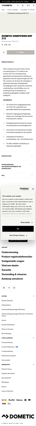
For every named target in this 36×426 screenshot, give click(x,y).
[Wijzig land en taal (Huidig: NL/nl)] (33, 1)
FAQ (3, 175)
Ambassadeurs (6, 305)
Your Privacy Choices (16, 235)
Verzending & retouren (14, 274)
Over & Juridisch (7, 338)
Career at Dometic (14, 391)
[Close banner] (33, 189)
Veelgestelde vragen (13, 261)
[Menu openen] (33, 5)
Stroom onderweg (12, 9)
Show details (25, 222)
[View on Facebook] (9, 288)
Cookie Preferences (8, 347)
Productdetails (8, 62)
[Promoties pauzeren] (3, 1)
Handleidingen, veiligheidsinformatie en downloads (11, 166)
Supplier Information (8, 373)
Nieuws (10, 387)
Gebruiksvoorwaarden (9, 356)
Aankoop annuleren (12, 278)
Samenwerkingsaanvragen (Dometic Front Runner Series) (17, 315)
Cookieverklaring (7, 351)
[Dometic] (7, 5)
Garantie (6, 269)
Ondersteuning (10, 252)
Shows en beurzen (7, 329)
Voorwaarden (6, 360)
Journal (4, 320)
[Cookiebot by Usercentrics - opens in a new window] (21, 189)
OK (18, 229)
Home (3, 9)
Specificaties (7, 156)
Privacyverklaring (7, 342)
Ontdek (4, 296)
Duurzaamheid (6, 378)
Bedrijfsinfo (6, 364)
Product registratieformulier (17, 256)
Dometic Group (13, 369)
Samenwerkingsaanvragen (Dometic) (13, 309)
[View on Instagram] (4, 288)
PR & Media (12, 382)
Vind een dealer (10, 265)
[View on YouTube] (14, 288)
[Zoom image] (18, 22)
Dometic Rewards (7, 300)
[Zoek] (18, 5)
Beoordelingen (6, 333)
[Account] (22, 5)
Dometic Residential (14, 325)
